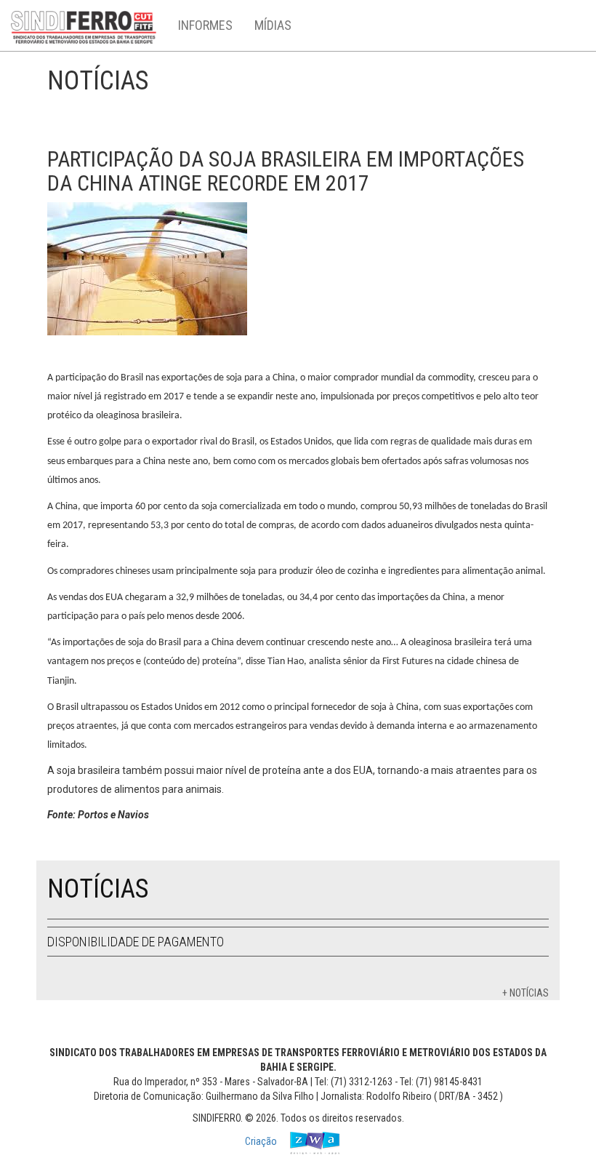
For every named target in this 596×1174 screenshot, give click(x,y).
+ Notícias (525, 993)
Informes (205, 25)
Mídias (272, 25)
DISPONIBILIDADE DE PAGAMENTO (135, 941)
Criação (262, 1142)
